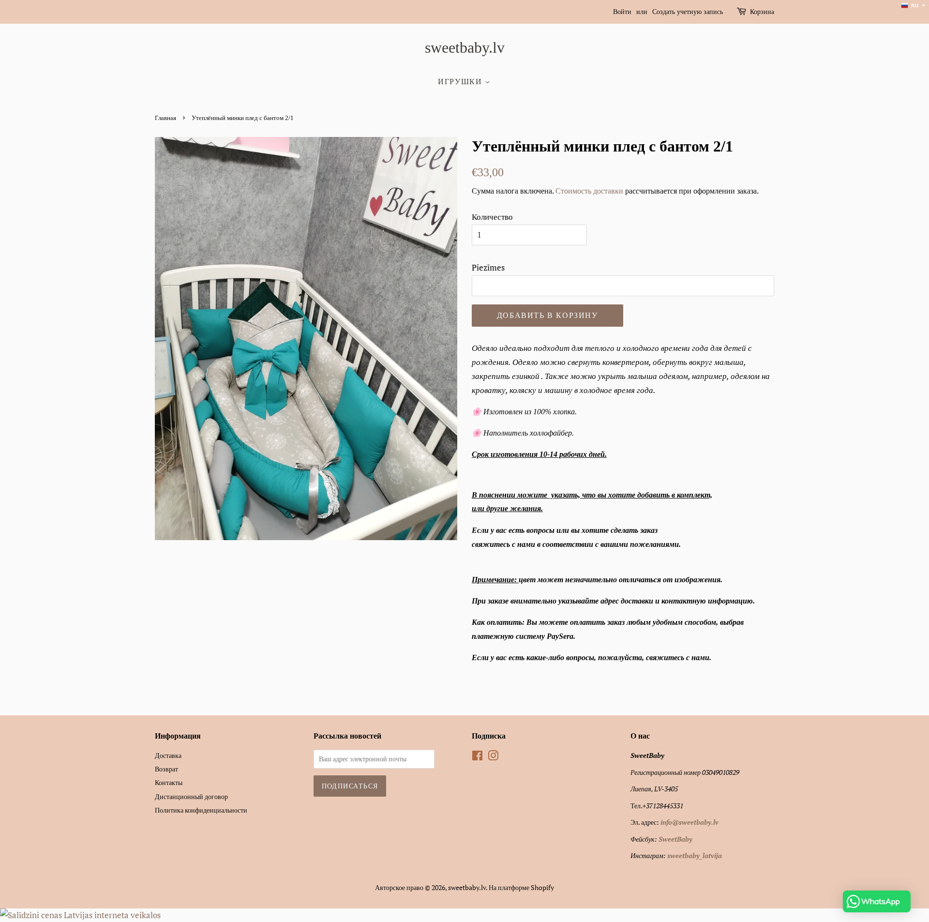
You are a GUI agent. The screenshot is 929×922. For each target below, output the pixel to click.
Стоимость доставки (589, 190)
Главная (165, 118)
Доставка (168, 755)
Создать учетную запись (687, 11)
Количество (492, 216)
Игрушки (461, 81)
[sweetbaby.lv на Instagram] (493, 757)
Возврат (166, 768)
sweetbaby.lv (465, 47)
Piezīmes (488, 267)
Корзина (762, 11)
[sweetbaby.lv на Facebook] (477, 757)
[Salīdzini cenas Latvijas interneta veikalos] (80, 915)
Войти (622, 11)
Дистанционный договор (191, 796)
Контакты (168, 782)
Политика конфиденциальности (201, 810)
